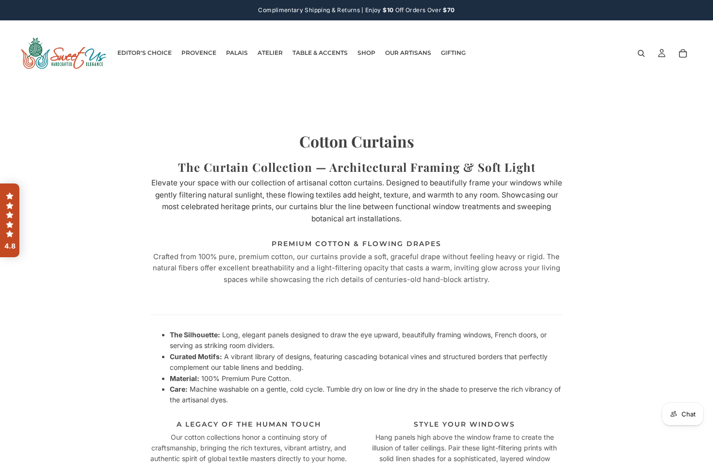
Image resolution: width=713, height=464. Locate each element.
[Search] (641, 53)
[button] (9, 220)
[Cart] (683, 53)
